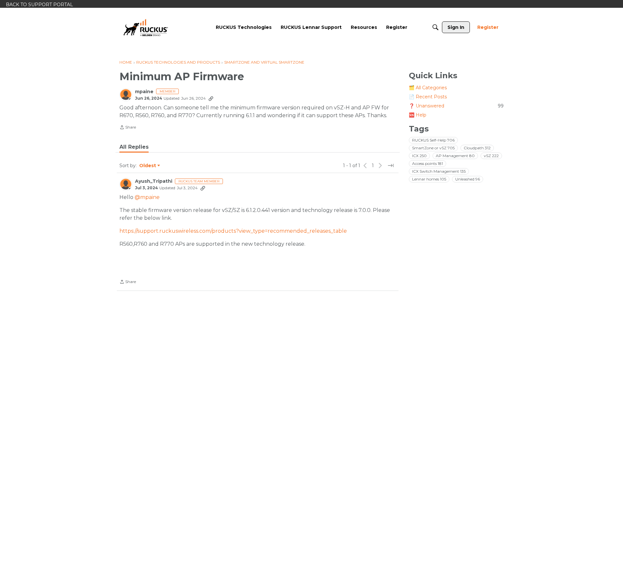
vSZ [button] (491, 155)
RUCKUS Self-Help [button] (433, 140)
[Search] (435, 27)
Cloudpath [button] (477, 147)
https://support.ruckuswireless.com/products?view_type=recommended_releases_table (233, 231)
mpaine (144, 91)
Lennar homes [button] (429, 179)
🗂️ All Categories (428, 88)
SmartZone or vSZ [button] (433, 147)
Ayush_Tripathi (153, 181)
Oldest (148, 166)
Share (127, 128)
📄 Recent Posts (428, 97)
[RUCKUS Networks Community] (145, 27)
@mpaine (147, 197)
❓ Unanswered (456, 106)
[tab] (134, 147)
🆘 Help (417, 115)
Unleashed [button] (467, 179)
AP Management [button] (455, 155)
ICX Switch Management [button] (439, 171)
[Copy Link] (211, 98)
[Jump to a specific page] (390, 165)
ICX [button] (419, 155)
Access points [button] (427, 163)
